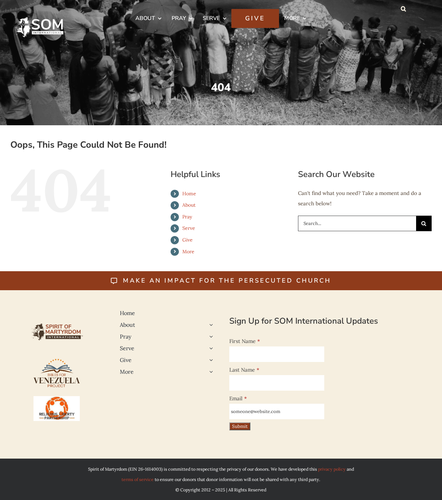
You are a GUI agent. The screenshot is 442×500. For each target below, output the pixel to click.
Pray (187, 217)
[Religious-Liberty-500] (56, 398)
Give (187, 240)
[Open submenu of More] (209, 371)
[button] (403, 8)
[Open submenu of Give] (209, 359)
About (188, 205)
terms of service (138, 479)
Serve (188, 228)
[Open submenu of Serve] (209, 348)
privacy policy (332, 469)
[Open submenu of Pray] (209, 336)
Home (189, 193)
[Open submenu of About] (209, 324)
